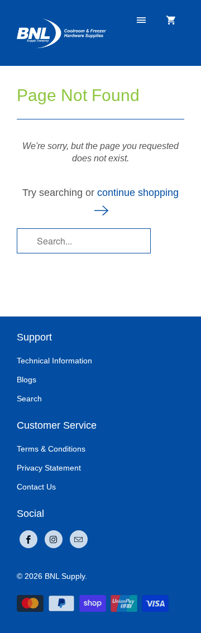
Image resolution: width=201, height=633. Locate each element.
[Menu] (141, 20)
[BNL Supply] (61, 32)
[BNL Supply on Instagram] (54, 539)
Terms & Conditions (51, 448)
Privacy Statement (49, 467)
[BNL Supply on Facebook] (28, 539)
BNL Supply (65, 576)
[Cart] (170, 20)
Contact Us (36, 486)
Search (29, 398)
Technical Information (54, 360)
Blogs (26, 379)
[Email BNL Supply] (79, 539)
